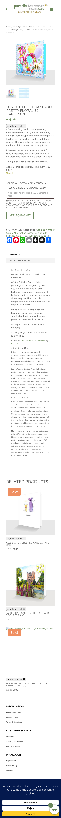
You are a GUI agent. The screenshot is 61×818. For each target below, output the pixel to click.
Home (8, 27)
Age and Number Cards (38, 27)
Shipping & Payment (14, 741)
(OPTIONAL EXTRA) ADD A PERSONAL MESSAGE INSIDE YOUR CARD (27, 185)
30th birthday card (39, 235)
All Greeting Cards (23, 232)
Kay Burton (15, 344)
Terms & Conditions (14, 722)
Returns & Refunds (13, 746)
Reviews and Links (13, 712)
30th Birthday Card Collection (33, 341)
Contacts (10, 736)
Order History (11, 766)
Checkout (10, 770)
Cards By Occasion (20, 27)
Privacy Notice (12, 717)
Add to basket (20, 215)
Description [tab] (15, 255)
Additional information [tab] (20, 260)
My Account (11, 761)
